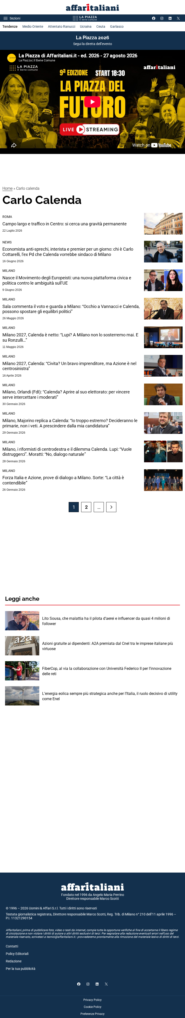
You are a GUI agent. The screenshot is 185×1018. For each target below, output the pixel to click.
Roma (7, 217)
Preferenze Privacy (92, 1014)
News (7, 242)
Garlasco (117, 26)
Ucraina (86, 26)
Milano (8, 271)
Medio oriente (32, 26)
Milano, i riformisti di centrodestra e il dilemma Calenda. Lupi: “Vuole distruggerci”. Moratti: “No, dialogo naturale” (67, 452)
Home (7, 188)
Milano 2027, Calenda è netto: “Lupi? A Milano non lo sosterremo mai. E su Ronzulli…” (70, 337)
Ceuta (100, 26)
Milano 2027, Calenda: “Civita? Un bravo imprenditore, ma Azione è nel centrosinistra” (69, 366)
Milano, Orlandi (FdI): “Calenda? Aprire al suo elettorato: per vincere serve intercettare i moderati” (66, 394)
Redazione (13, 961)
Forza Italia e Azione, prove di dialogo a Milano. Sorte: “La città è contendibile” (63, 480)
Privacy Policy (92, 1000)
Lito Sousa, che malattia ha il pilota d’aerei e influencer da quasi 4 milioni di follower (106, 621)
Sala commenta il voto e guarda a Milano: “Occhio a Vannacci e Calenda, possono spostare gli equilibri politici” (71, 309)
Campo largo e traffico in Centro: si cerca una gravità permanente (64, 223)
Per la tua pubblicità (20, 969)
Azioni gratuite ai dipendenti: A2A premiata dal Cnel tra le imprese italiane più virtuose (107, 646)
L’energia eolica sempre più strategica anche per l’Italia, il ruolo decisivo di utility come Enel (110, 696)
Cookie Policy (92, 1007)
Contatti (12, 946)
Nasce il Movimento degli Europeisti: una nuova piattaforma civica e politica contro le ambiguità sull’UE (66, 280)
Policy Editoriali (17, 954)
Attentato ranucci (61, 26)
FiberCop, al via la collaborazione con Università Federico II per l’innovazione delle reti (106, 671)
